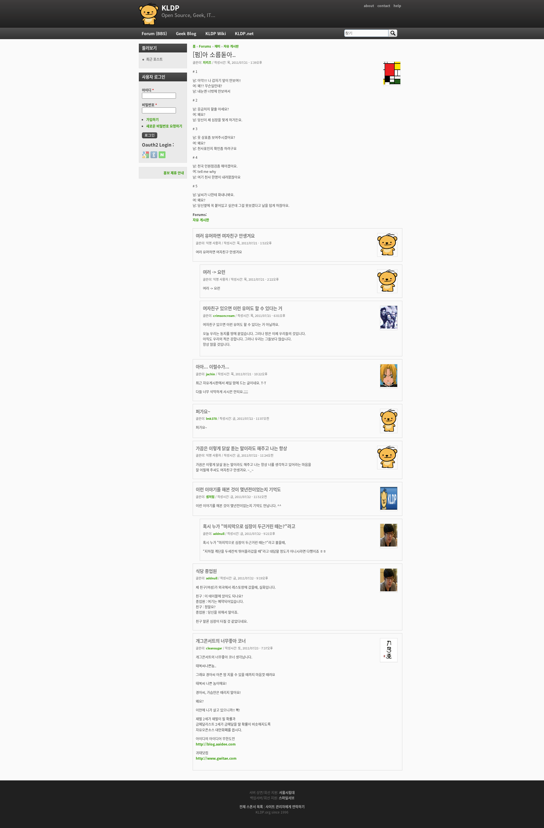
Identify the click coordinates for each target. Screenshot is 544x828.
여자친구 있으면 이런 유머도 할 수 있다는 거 (242, 308)
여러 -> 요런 (214, 272)
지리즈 (207, 62)
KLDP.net (244, 33)
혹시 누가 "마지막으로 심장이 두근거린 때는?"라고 (249, 526)
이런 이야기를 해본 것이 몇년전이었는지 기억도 (238, 489)
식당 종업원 (206, 571)
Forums (205, 46)
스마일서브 (286, 797)
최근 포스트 (154, 59)
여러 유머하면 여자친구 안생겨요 (225, 235)
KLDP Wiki (215, 33)
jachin (210, 374)
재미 (217, 46)
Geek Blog (186, 33)
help (397, 5)
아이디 (148, 90)
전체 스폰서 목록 (251, 806)
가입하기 (152, 119)
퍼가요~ (203, 411)
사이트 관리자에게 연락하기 (285, 806)
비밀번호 (149, 104)
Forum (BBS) (154, 33)
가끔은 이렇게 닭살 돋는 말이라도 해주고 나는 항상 (241, 448)
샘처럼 (210, 496)
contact (383, 5)
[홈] (149, 14)
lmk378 (211, 418)
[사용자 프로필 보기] (391, 83)
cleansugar (214, 648)
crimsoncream (224, 315)
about (369, 5)
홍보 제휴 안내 (173, 172)
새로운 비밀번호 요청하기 (164, 126)
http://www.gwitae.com (216, 758)
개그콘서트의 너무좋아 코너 (221, 641)
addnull (218, 533)
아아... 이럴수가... (212, 366)
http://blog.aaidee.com (216, 744)
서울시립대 (287, 792)
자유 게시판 (231, 46)
